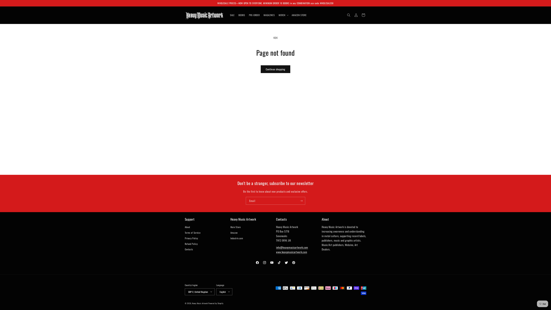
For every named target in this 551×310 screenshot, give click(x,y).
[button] (283, 15)
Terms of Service (193, 232)
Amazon (234, 232)
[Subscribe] (301, 201)
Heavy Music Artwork (200, 303)
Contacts (189, 249)
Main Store (235, 227)
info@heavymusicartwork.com (292, 247)
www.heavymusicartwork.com (291, 252)
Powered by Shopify (215, 303)
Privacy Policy (191, 238)
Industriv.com (236, 238)
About (187, 227)
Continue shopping (275, 69)
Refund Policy (191, 243)
